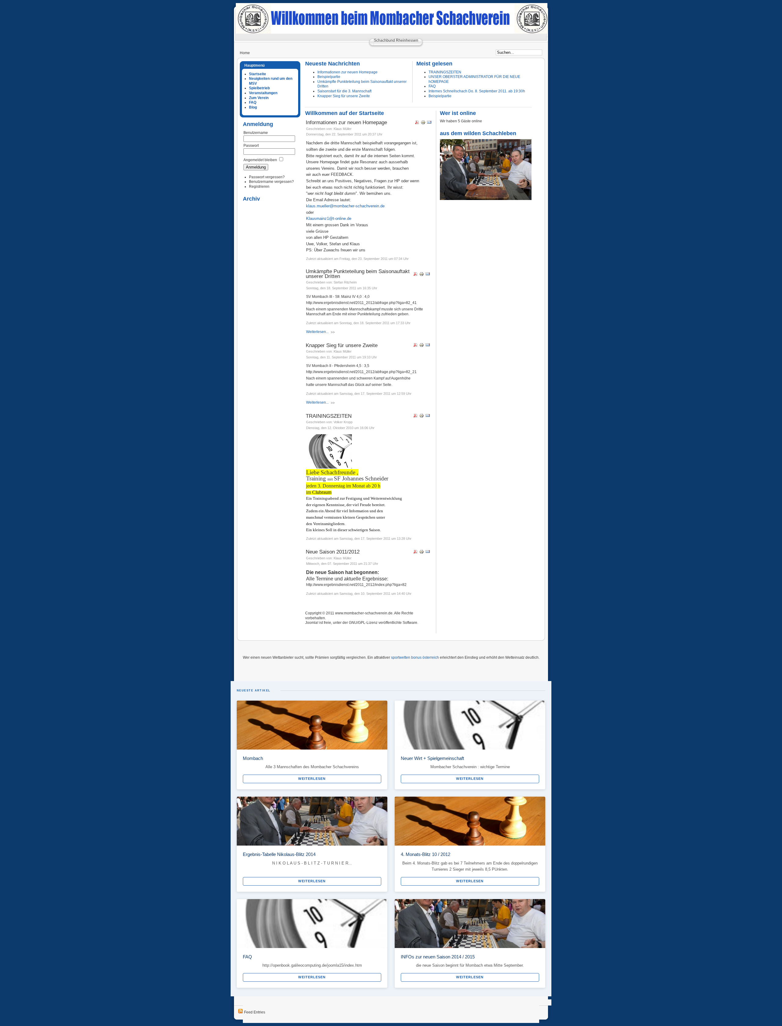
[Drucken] (423, 123)
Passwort (251, 145)
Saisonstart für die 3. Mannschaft (344, 91)
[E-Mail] (429, 123)
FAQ (432, 86)
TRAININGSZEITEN (445, 72)
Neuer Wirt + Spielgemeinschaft (432, 758)
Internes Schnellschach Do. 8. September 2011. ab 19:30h (477, 91)
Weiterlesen (312, 778)
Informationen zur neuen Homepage (347, 72)
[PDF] (417, 123)
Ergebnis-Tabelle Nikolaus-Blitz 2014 (279, 854)
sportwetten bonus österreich (415, 657)
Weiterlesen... (317, 332)
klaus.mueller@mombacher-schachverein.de (345, 206)
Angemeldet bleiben (260, 160)
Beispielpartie (328, 77)
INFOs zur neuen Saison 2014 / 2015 (438, 956)
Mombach (253, 758)
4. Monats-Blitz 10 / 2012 (425, 854)
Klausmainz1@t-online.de (328, 218)
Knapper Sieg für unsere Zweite (343, 96)
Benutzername (255, 133)
